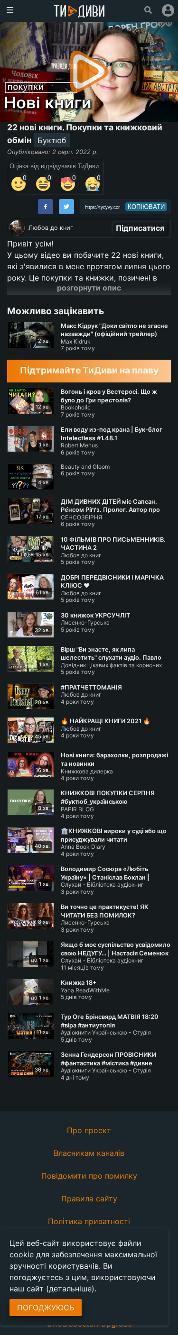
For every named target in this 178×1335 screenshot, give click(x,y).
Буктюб (51, 140)
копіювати (146, 206)
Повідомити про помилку (89, 1176)
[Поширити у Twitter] (66, 206)
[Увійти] (168, 10)
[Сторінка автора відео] (17, 228)
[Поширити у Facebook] (45, 206)
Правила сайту (89, 1198)
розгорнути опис (89, 287)
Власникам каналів (89, 1153)
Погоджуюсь (45, 1307)
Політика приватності (89, 1221)
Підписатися (140, 228)
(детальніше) (70, 1288)
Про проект (89, 1130)
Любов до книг (50, 227)
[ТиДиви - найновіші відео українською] (79, 12)
